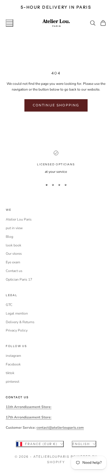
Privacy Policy (17, 330)
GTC (9, 304)
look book (13, 245)
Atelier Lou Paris (19, 219)
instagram (13, 355)
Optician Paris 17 (19, 279)
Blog (9, 236)
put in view (14, 228)
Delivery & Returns (20, 322)
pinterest (12, 381)
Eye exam (13, 262)
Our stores (14, 253)
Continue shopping (56, 105)
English (81, 444)
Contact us (14, 271)
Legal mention (17, 313)
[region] (56, 163)
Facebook (13, 364)
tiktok (10, 373)
